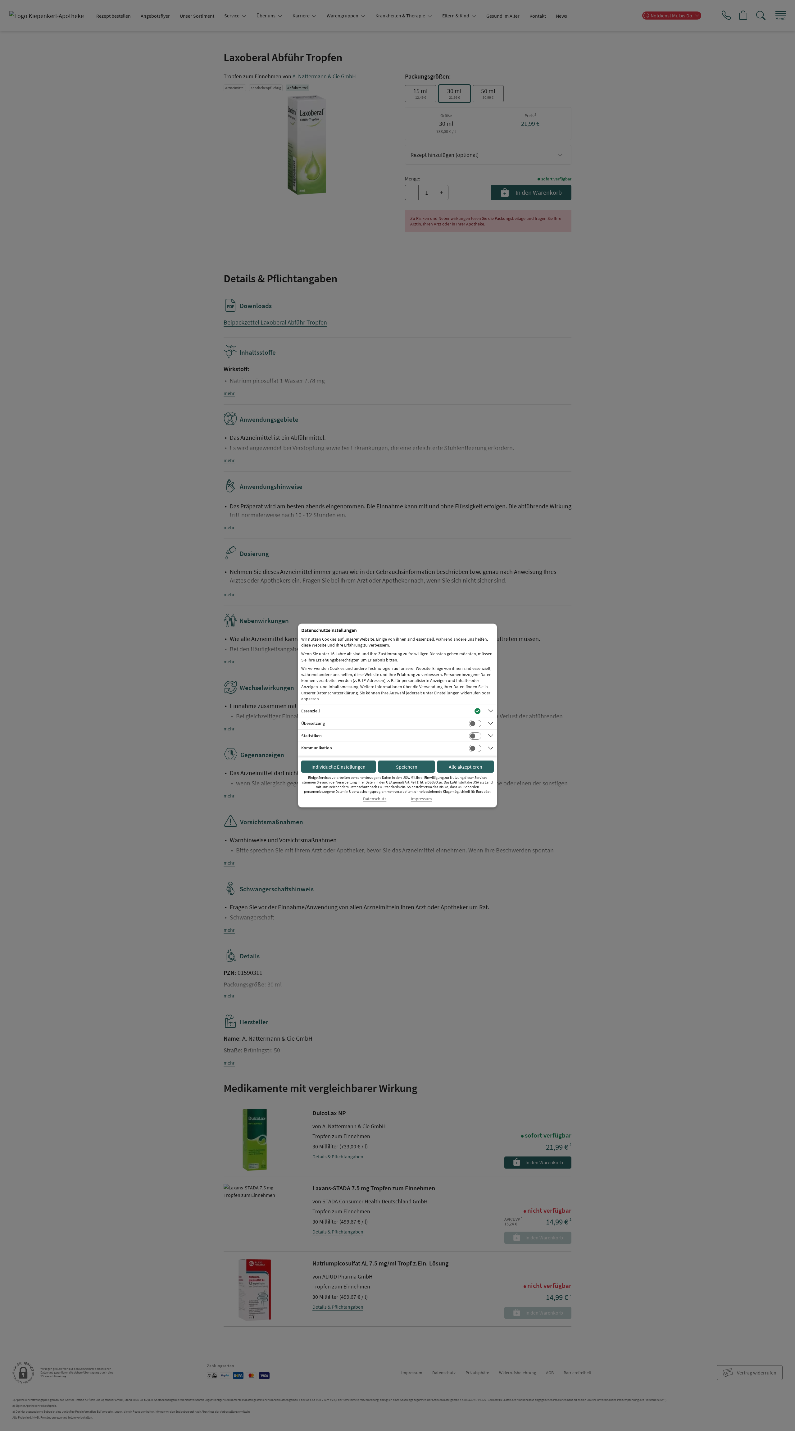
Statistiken (311, 735)
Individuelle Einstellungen (338, 767)
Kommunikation (316, 748)
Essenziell (310, 711)
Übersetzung (313, 723)
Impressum (421, 799)
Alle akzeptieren (465, 767)
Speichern (406, 767)
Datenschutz (374, 799)
